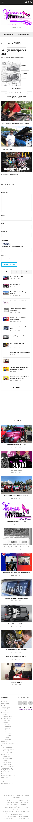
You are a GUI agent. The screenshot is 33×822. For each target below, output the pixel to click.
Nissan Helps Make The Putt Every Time (20, 352)
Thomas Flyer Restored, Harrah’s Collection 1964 (18, 309)
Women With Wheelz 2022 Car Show (19, 301)
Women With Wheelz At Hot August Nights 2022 (18, 292)
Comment (4, 192)
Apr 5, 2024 (13, 278)
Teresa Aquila (7, 57)
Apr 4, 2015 (13, 362)
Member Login (5, 712)
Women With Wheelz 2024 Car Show (19, 276)
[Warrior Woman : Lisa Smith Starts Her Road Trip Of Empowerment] (6, 379)
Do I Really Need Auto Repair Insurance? (17, 344)
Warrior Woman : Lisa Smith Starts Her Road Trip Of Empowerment (19, 377)
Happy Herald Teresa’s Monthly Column (7, 758)
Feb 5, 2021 (13, 330)
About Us (3, 711)
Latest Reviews (5, 754)
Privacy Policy (5, 705)
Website (4, 231)
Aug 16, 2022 (13, 295)
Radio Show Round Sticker (13, 807)
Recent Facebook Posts (7, 766)
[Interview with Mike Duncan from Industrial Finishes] (6, 320)
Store (2, 779)
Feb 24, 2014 (13, 371)
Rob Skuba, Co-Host (15, 284)
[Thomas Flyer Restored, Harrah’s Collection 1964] (6, 311)
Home (3, 43)
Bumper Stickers (23, 34)
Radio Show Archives (15, 360)
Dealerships (8, 733)
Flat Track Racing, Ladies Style (9, 174)
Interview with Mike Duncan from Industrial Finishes (18, 318)
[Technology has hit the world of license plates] (6, 329)
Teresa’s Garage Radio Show (16, 813)
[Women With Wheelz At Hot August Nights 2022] (6, 294)
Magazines (4, 741)
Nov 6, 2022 (13, 286)
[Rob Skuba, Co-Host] (6, 287)
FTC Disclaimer (5, 703)
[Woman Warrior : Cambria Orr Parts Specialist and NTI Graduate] (6, 370)
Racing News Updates (7, 783)
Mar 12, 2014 (13, 380)
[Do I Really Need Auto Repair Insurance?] (6, 346)
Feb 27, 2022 (13, 303)
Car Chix (7, 728)
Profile (5, 714)
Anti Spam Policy (6, 709)
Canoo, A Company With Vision (18, 336)
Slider (2, 781)
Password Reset (7, 716)
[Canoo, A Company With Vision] (6, 338)
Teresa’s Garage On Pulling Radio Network (16, 811)
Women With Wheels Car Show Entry (16, 816)
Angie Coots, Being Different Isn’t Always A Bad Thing (15, 123)
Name (3, 215)
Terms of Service (5, 707)
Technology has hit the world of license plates (19, 327)
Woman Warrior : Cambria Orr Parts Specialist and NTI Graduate (19, 368)
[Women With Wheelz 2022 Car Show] (6, 303)
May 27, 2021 (13, 321)
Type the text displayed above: (12, 246)
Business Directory (6, 718)
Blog (27, 800)
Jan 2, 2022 (13, 312)
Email (3, 223)
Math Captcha (6, 255)
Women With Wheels (6, 149)
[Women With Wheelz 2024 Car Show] (6, 279)
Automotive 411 (8, 34)
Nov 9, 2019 (13, 354)
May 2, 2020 (13, 347)
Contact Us (4, 701)
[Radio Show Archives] (6, 362)
